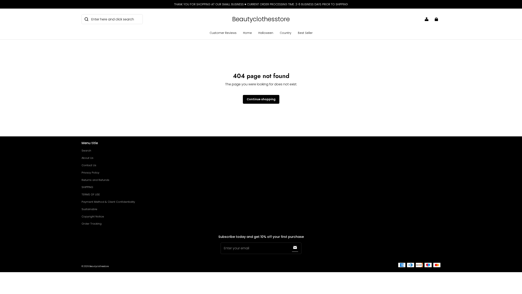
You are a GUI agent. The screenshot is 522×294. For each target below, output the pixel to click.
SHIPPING (87, 187)
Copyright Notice (93, 216)
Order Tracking (92, 224)
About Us (87, 158)
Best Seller (305, 33)
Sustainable (89, 209)
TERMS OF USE (91, 194)
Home (247, 33)
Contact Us (89, 165)
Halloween (265, 33)
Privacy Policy (90, 173)
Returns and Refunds (95, 180)
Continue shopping (261, 99)
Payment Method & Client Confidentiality (108, 202)
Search (86, 151)
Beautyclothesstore (99, 266)
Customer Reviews (223, 33)
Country (285, 33)
